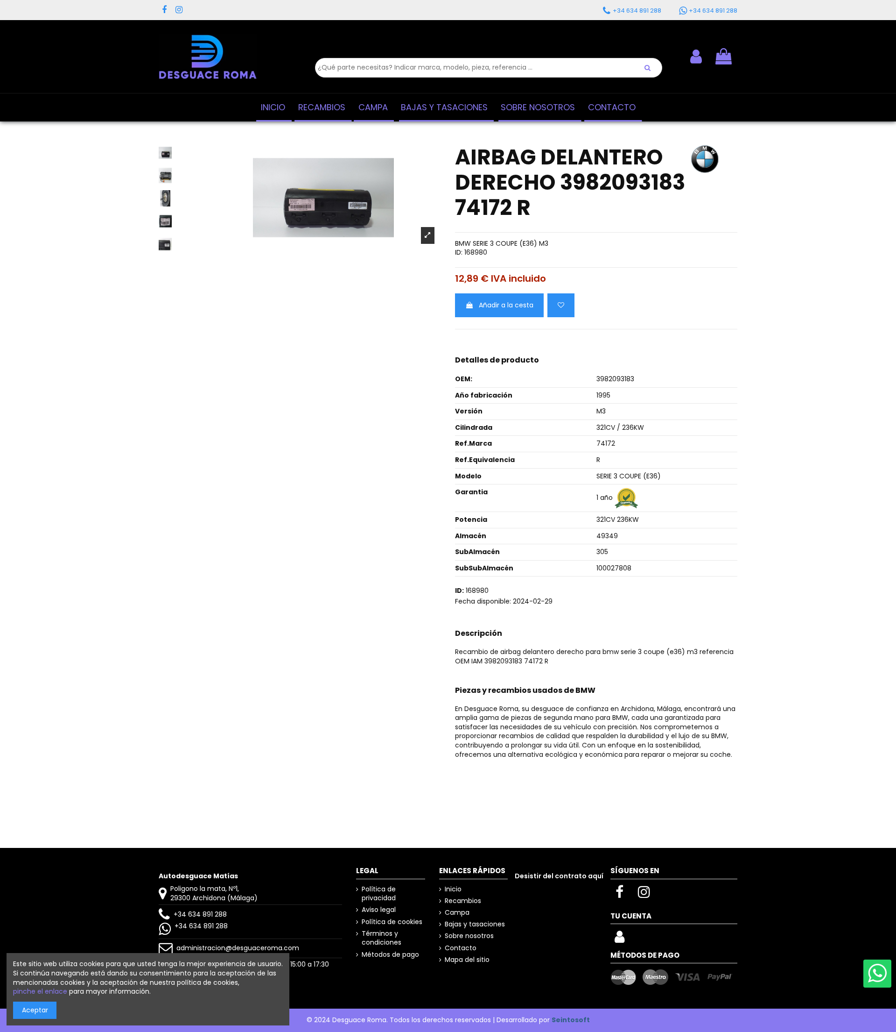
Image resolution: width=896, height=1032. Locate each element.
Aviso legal (379, 909)
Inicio (453, 889)
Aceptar (35, 1010)
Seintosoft (571, 1020)
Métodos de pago (390, 954)
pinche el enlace (40, 991)
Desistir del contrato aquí (559, 876)
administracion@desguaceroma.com (237, 948)
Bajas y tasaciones (475, 924)
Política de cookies (392, 922)
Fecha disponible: (483, 601)
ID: (458, 252)
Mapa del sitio (467, 959)
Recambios (463, 901)
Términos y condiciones (381, 938)
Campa (457, 912)
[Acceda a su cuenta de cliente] (619, 939)
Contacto (460, 948)
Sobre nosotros (469, 936)
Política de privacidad (379, 894)
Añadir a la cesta (506, 305)
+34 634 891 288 (200, 914)
